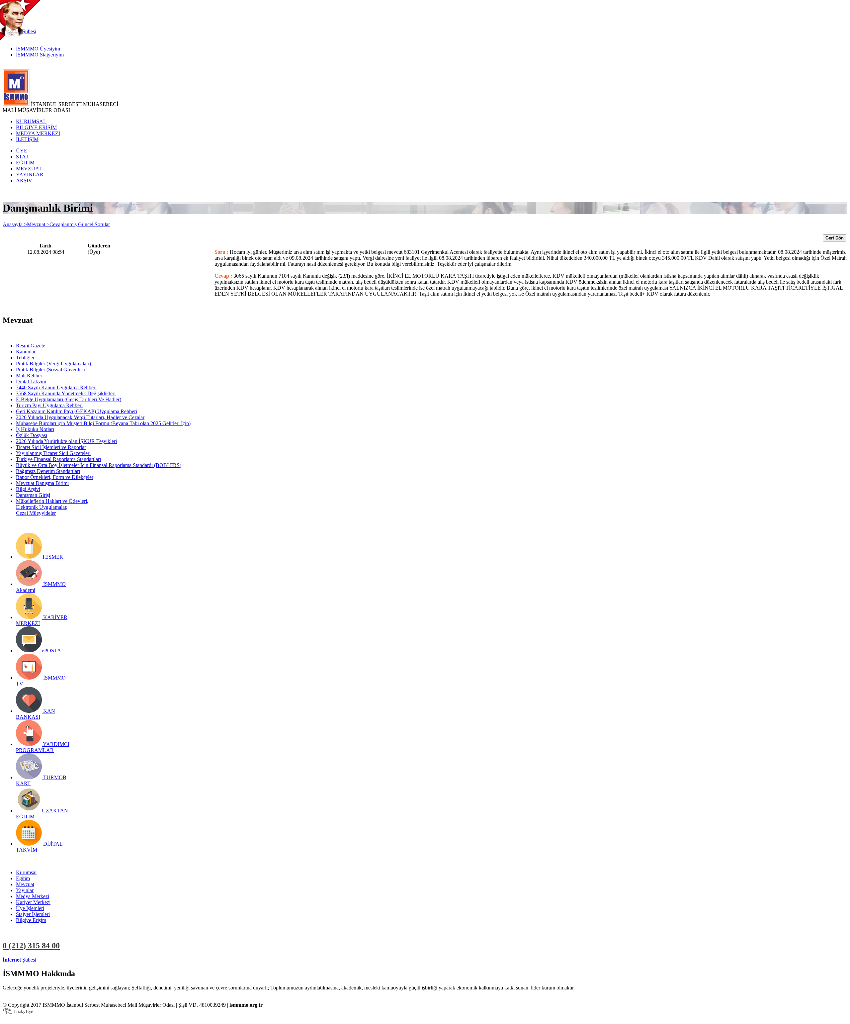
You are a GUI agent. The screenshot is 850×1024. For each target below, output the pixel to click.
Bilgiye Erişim (31, 920)
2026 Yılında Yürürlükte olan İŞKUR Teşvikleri (66, 441)
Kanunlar (26, 351)
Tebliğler (25, 357)
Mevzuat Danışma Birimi (42, 483)
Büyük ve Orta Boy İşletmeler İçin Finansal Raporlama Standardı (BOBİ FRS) (98, 465)
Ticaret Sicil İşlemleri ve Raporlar (51, 447)
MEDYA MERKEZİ (38, 133)
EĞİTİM (25, 162)
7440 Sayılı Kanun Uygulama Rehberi (56, 387)
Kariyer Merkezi (33, 902)
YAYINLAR (29, 174)
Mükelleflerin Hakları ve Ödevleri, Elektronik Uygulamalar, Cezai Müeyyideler (52, 507)
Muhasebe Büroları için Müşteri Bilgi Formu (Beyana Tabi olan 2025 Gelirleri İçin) (103, 423)
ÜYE (21, 150)
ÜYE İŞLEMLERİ (58, 960)
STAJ (22, 156)
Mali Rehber (29, 375)
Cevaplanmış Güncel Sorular (79, 224)
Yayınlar (25, 890)
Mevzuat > (38, 224)
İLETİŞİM (27, 139)
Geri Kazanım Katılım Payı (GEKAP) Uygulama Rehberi (76, 411)
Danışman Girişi (33, 495)
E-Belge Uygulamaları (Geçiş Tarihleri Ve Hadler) (68, 399)
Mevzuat (25, 884)
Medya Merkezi (32, 896)
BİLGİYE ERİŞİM (36, 127)
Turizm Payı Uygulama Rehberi (49, 405)
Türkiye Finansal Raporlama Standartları (58, 459)
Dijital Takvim (31, 381)
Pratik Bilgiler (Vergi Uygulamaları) (53, 363)
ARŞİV (24, 180)
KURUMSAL (31, 121)
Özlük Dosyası (31, 435)
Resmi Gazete (30, 345)
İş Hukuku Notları (35, 429)
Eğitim (23, 878)
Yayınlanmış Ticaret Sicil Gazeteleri (53, 453)
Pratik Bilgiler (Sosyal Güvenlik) (50, 369)
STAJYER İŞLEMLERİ (105, 960)
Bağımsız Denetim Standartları (48, 471)
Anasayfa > (15, 224)
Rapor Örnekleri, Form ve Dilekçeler (54, 477)
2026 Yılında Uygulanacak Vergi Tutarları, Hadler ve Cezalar (80, 417)
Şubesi (19, 960)
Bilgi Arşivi (28, 489)
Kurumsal (26, 872)
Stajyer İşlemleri (33, 914)
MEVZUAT (29, 168)
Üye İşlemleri (30, 908)
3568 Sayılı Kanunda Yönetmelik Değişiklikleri (66, 393)
